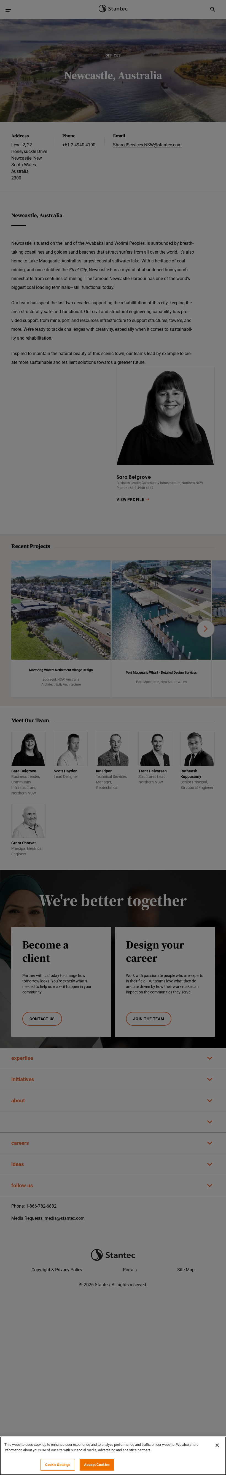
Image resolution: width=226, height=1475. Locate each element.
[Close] (217, 1445)
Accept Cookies (97, 1465)
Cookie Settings (58, 1465)
